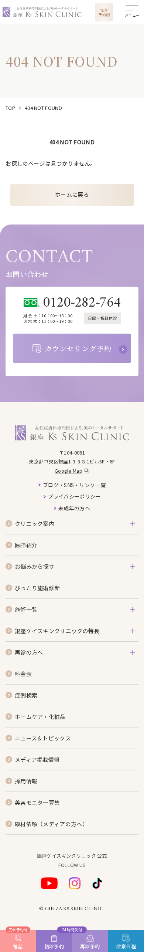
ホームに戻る (72, 194)
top (10, 107)
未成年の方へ (74, 508)
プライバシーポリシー (74, 496)
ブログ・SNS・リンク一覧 (74, 485)
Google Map (68, 470)
